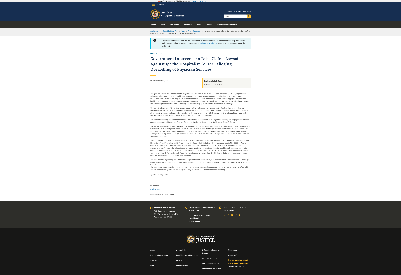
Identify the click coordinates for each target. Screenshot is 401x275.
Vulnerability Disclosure (211, 268)
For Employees (182, 265)
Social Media (228, 211)
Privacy (179, 260)
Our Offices (228, 11)
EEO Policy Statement (210, 263)
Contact (234, 267)
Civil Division (155, 189)
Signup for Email (233, 208)
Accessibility (181, 250)
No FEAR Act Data (209, 258)
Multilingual (232, 250)
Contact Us (247, 11)
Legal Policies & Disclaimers (187, 255)
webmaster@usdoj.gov (208, 43)
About (152, 250)
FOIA (152, 265)
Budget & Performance (159, 255)
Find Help (237, 11)
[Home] (167, 18)
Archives (153, 260)
